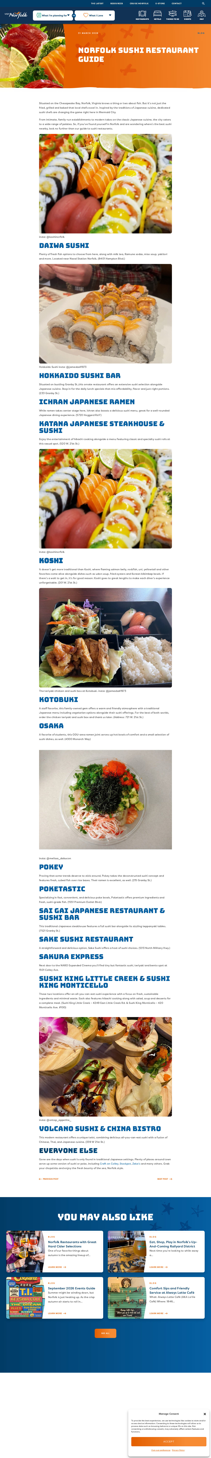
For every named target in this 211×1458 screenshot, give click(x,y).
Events (187, 19)
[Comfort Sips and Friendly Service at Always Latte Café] (156, 1298)
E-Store (160, 3)
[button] (204, 1414)
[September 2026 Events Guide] (54, 1298)
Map (202, 19)
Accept (168, 1441)
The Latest (97, 3)
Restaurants (142, 19)
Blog (201, 33)
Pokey (51, 867)
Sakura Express (71, 956)
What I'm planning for (54, 15)
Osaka (51, 726)
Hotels (157, 19)
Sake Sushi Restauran (84, 939)
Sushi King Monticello (104, 982)
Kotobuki (58, 699)
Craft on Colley (109, 1163)
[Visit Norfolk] (16, 15)
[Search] (203, 3)
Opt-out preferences (160, 1450)
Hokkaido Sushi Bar (80, 375)
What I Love (96, 15)
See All (105, 1333)
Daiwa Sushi (64, 245)
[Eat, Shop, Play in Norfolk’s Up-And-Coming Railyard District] (156, 1251)
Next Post (162, 1179)
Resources (116, 3)
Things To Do (172, 19)
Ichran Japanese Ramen (87, 402)
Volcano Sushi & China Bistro (100, 1128)
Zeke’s (136, 1163)
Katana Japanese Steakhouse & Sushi (102, 427)
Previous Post (50, 1179)
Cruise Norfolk (139, 3)
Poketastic (62, 889)
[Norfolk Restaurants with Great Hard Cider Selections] (54, 1251)
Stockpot (125, 1163)
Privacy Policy (178, 1450)
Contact (177, 3)
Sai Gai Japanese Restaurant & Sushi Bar (102, 914)
